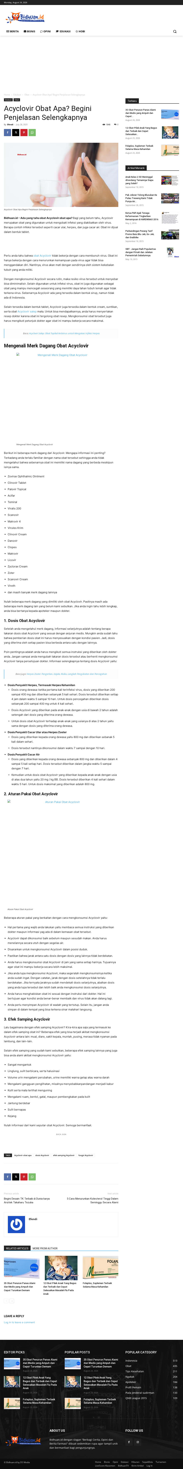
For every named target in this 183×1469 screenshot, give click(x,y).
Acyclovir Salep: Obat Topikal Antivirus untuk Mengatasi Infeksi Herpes (64, 333)
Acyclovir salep (27, 311)
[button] (174, 31)
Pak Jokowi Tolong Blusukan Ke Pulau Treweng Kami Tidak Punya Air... (141, 198)
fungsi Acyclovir (85, 1155)
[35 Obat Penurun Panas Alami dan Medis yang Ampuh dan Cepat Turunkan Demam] (21, 1268)
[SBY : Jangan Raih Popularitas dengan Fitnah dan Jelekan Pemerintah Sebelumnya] (170, 252)
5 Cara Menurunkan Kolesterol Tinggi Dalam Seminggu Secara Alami (92, 1200)
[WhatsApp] (32, 132)
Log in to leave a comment (19, 1322)
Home (7, 94)
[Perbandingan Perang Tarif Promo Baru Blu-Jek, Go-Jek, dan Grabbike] (170, 234)
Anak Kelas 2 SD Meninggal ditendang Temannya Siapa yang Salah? (139, 180)
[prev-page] (6, 1301)
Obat (26, 94)
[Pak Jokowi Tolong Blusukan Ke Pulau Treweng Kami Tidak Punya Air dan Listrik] (170, 198)
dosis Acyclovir (42, 1155)
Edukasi (17, 94)
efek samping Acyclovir (64, 1155)
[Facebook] (7, 132)
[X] (15, 132)
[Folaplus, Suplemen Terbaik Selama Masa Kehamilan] (100, 1268)
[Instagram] (137, 1442)
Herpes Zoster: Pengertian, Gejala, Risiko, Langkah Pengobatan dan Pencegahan (67, 674)
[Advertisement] (88, 17)
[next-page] (12, 1301)
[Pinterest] (24, 132)
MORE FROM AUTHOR (45, 1248)
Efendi (10, 124)
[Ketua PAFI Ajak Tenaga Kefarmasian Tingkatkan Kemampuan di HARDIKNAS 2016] (170, 217)
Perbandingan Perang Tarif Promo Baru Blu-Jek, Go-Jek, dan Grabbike (139, 234)
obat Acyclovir (42, 255)
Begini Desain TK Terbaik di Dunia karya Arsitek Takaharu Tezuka (27, 1200)
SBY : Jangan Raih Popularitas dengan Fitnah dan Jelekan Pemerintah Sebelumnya (140, 252)
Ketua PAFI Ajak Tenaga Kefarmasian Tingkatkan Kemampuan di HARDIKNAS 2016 (141, 216)
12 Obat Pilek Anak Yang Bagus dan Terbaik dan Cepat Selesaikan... (141, 131)
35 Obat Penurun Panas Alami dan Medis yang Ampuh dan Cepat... (140, 113)
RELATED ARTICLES (17, 1248)
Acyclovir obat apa (22, 1155)
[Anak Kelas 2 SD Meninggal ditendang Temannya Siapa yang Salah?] (170, 180)
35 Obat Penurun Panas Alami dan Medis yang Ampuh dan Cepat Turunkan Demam (19, 1287)
